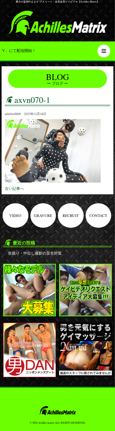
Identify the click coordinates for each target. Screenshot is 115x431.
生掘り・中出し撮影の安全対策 (35, 252)
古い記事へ (14, 188)
